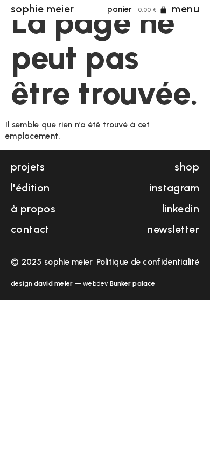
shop (186, 167)
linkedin (180, 209)
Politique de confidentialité (147, 262)
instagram (174, 188)
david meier (53, 283)
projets (28, 167)
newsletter (173, 229)
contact (30, 229)
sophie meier (42, 9)
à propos (33, 209)
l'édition (30, 188)
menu (185, 9)
